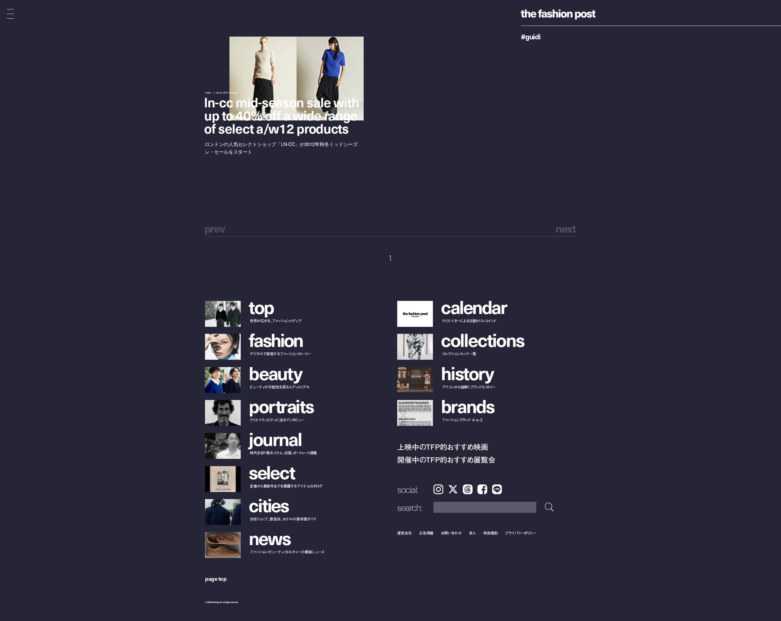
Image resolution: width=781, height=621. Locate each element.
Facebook (482, 489)
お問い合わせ (451, 532)
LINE (497, 489)
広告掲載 (426, 532)
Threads (468, 489)
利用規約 (490, 532)
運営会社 (404, 532)
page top (215, 578)
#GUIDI (531, 36)
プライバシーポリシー (520, 532)
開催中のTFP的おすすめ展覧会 (446, 459)
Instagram (438, 489)
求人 (472, 532)
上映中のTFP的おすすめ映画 (442, 446)
